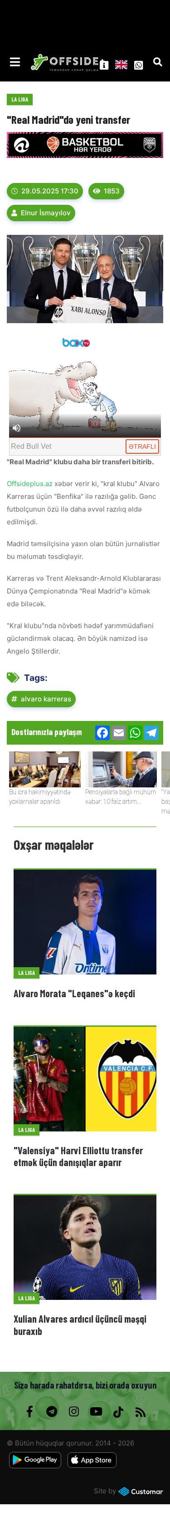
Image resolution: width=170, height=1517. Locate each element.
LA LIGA (19, 99)
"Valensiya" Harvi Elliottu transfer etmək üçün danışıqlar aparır (78, 1156)
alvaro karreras (46, 699)
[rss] (141, 1411)
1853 (112, 191)
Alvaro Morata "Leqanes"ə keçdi (74, 993)
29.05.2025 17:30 (49, 191)
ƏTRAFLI (142, 446)
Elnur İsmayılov (46, 212)
